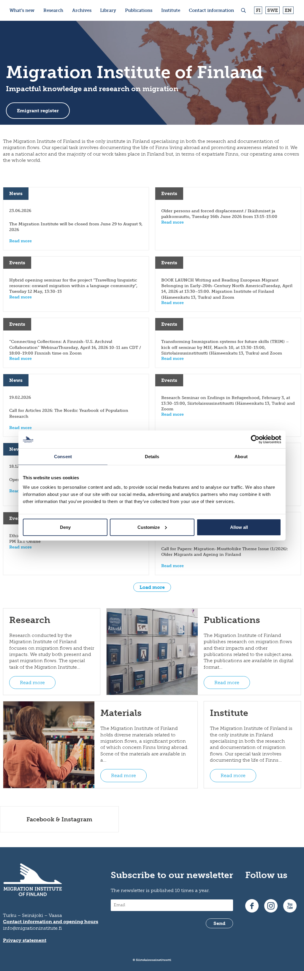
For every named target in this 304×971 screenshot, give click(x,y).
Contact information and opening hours (50, 921)
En (288, 10)
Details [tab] (152, 456)
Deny (65, 526)
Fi (258, 10)
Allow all (239, 526)
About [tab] (241, 456)
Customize (148, 526)
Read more (32, 682)
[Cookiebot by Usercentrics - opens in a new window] (255, 439)
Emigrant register (38, 110)
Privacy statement (24, 940)
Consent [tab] (63, 456)
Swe (272, 10)
